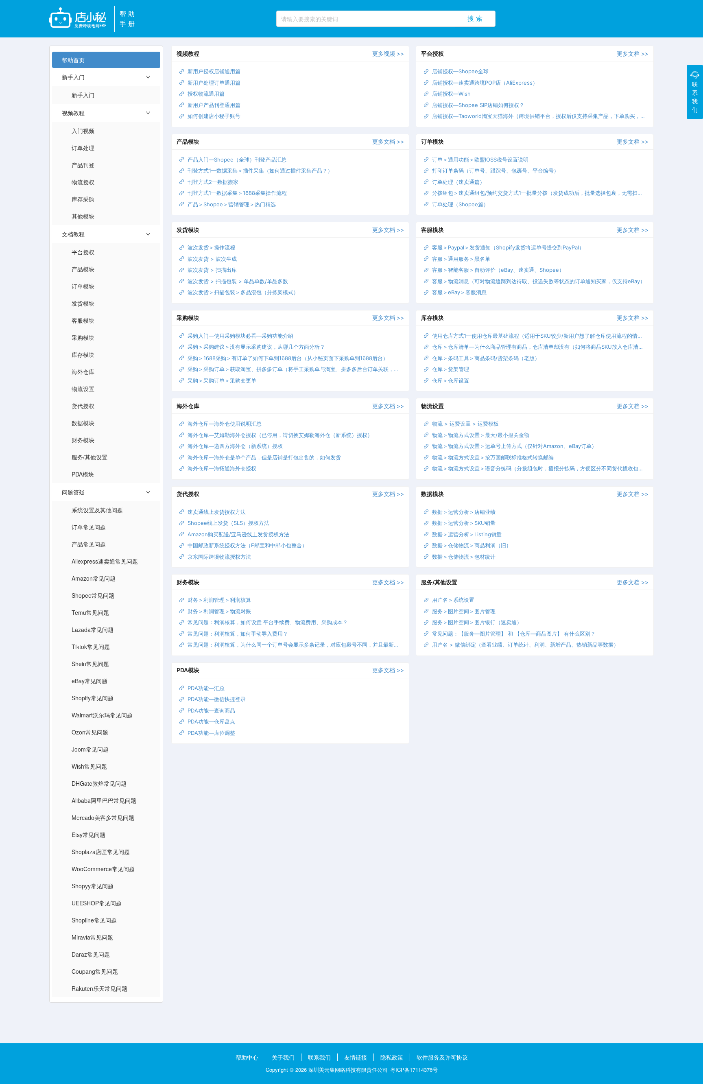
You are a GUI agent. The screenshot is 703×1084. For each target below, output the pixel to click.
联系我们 (319, 1057)
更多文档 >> (632, 53)
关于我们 (283, 1057)
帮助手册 (128, 18)
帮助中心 (247, 1057)
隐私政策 (391, 1057)
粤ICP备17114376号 (414, 1069)
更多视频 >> (388, 53)
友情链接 (355, 1057)
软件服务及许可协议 (442, 1057)
